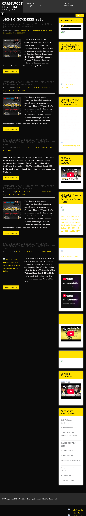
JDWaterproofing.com (70, 146)
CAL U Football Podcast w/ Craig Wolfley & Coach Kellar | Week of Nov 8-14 (29, 142)
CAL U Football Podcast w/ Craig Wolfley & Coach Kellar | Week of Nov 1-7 (29, 246)
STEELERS (21, 33)
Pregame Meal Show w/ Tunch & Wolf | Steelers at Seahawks (28, 25)
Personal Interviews (9, 151)
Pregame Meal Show (9, 33)
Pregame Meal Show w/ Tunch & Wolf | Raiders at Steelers (28, 187)
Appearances (67, 428)
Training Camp (68, 480)
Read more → (11, 71)
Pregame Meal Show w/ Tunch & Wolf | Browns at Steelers (28, 83)
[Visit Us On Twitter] (77, 514)
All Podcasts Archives (35, 30)
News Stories (67, 455)
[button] (2, 13)
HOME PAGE (47, 30)
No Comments (21, 30)
